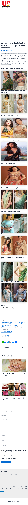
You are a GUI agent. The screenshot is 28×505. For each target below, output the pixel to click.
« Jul (1, 493)
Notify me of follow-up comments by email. (11, 455)
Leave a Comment (6, 377)
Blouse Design (13, 402)
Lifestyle (18, 402)
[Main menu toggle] (25, 4)
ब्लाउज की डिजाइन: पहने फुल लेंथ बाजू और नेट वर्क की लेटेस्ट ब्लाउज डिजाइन (19, 324)
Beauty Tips (12, 377)
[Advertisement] (14, 23)
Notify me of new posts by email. (9, 458)
